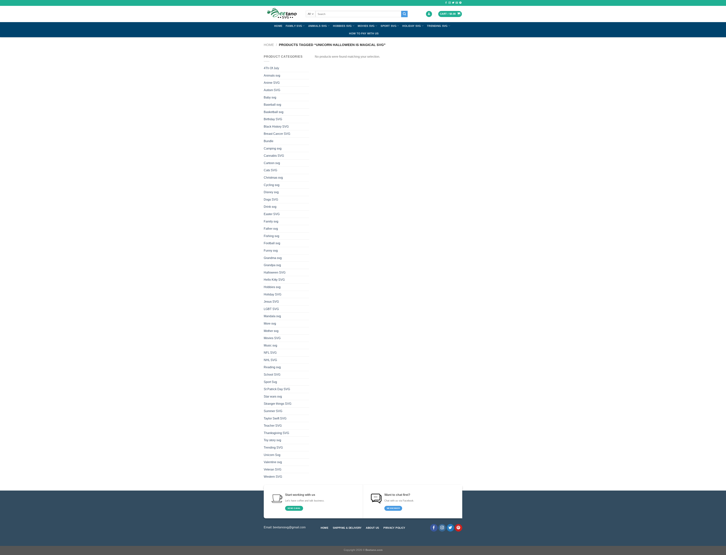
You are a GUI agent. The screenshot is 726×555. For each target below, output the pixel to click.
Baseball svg (272, 104)
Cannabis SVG (274, 155)
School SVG (272, 374)
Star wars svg (273, 396)
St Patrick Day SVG (277, 389)
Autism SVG (272, 90)
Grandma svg (273, 258)
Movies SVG (366, 25)
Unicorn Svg (272, 455)
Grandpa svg (272, 265)
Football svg (272, 243)
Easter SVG (272, 214)
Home (278, 25)
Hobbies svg (342, 25)
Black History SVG (276, 126)
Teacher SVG (273, 425)
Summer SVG (273, 411)
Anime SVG (272, 82)
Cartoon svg (272, 163)
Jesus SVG (271, 301)
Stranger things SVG (277, 403)
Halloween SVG (274, 272)
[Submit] (404, 14)
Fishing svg (271, 236)
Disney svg (271, 192)
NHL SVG (270, 360)
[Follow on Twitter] (453, 3)
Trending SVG (437, 25)
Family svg (294, 25)
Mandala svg (272, 316)
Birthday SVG (273, 119)
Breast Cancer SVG (277, 133)
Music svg (270, 345)
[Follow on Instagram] (449, 3)
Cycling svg (271, 185)
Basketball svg (273, 112)
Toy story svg (272, 440)
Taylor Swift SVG (275, 418)
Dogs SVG (271, 199)
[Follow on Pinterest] (460, 3)
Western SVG (273, 476)
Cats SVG (270, 170)
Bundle (268, 141)
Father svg (271, 228)
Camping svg (273, 148)
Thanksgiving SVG (276, 433)
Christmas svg (273, 177)
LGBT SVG (271, 309)
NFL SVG (270, 352)
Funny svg (271, 250)
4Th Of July (271, 68)
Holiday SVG (411, 25)
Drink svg (270, 206)
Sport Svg (388, 25)
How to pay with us (364, 33)
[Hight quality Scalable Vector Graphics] (282, 14)
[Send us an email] (457, 3)
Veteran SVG (272, 469)
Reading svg (272, 367)
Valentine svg (273, 462)
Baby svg (270, 97)
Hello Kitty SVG (274, 279)
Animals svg (317, 25)
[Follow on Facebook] (446, 3)
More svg (270, 323)
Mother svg (271, 331)
